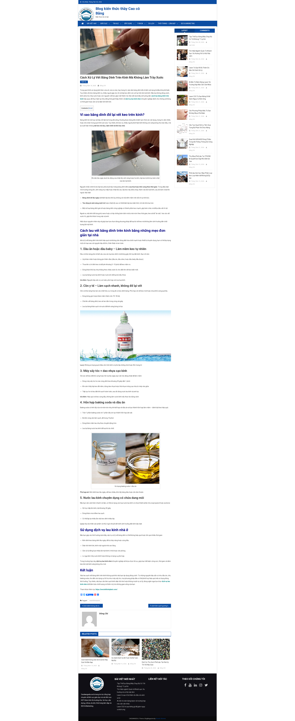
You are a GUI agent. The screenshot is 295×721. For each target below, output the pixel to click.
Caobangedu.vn (87, 694)
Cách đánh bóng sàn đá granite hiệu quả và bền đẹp (93, 606)
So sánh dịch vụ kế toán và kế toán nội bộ (125, 659)
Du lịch (151, 23)
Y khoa (140, 23)
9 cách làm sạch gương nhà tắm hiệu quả (160, 606)
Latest (184, 30)
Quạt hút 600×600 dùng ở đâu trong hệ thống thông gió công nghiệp (200, 141)
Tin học (116, 23)
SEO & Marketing (188, 23)
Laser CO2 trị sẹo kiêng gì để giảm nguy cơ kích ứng (199, 97)
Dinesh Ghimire (161, 718)
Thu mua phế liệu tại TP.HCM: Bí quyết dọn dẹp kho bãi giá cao (200, 158)
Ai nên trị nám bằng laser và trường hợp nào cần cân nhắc (200, 83)
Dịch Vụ (83, 82)
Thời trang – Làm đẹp (167, 23)
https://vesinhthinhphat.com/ (106, 589)
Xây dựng (128, 23)
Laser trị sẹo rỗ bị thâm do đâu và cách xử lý (199, 69)
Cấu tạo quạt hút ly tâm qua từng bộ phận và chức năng (200, 126)
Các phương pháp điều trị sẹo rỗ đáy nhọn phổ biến (200, 112)
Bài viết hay (92, 23)
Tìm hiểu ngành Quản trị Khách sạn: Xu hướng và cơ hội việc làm (200, 53)
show (90, 108)
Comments (204, 30)
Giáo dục (103, 23)
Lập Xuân (192, 45)
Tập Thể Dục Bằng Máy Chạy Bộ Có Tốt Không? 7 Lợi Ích (200, 38)
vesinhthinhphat (94, 600)
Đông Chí (103, 85)
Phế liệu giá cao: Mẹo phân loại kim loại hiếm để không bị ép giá (200, 175)
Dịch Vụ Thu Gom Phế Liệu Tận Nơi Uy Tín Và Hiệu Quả (155, 663)
